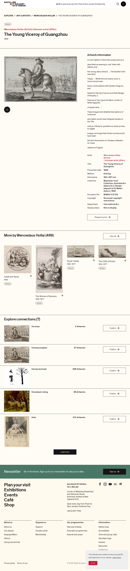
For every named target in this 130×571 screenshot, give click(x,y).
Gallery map (104, 526)
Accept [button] (93, 563)
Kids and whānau (74, 526)
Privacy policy (9, 563)
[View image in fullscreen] (7, 110)
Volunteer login (105, 538)
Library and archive (12, 542)
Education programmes (77, 530)
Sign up (113, 471)
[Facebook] (100, 484)
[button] (17, 275)
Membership (41, 534)
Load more (65, 452)
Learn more (116, 557)
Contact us (103, 549)
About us (8, 526)
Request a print (101, 217)
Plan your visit (17, 485)
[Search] (117, 4)
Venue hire (103, 546)
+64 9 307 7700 (74, 511)
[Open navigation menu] (123, 4)
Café (8, 500)
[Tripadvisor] (115, 484)
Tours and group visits (108, 534)
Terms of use (22, 563)
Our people (9, 530)
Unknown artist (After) (44, 29)
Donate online (41, 530)
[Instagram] (105, 484)
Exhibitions (15, 490)
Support (39, 526)
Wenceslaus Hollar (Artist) (18, 29)
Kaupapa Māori (10, 534)
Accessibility (104, 530)
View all (113, 236)
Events (11, 495)
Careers (102, 542)
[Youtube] (110, 484)
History (7, 538)
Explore (113, 328)
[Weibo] (120, 484)
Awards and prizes (75, 534)
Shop (9, 505)
